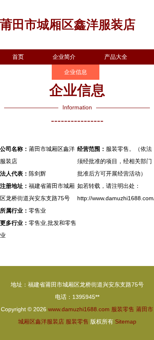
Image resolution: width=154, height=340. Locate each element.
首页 (18, 56)
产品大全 (115, 56)
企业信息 (75, 72)
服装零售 (122, 309)
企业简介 (64, 56)
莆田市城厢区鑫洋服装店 (68, 24)
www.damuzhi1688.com (79, 309)
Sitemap (125, 321)
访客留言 (23, 87)
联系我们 (23, 72)
